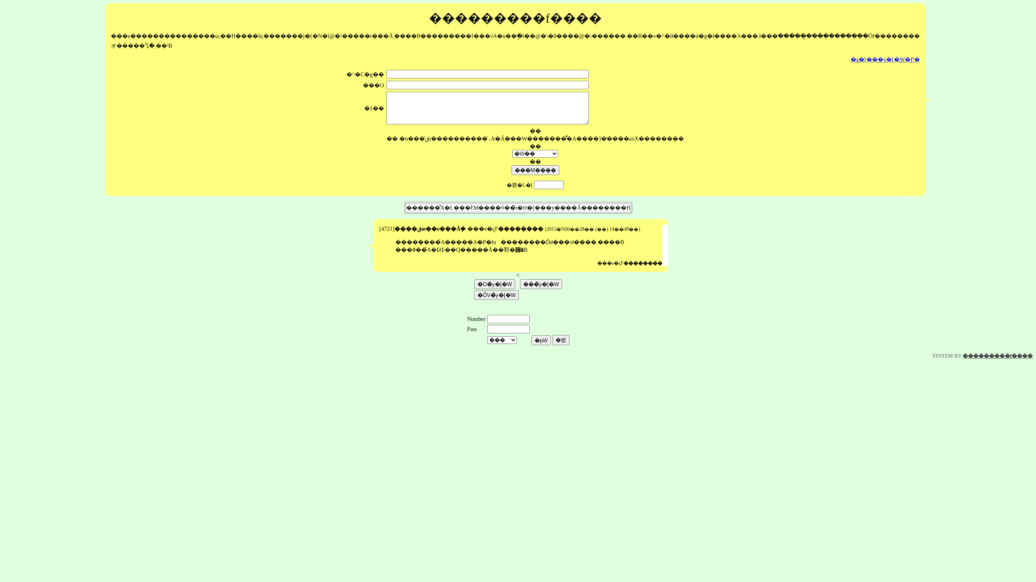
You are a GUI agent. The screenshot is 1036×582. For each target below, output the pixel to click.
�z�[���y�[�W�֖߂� (885, 60)
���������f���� (998, 356)
